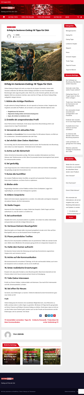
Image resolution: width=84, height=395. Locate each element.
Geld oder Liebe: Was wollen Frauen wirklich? (31, 356)
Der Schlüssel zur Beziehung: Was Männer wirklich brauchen (73, 81)
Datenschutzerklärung (70, 391)
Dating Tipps (13, 17)
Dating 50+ (58, 17)
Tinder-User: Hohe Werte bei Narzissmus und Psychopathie (73, 103)
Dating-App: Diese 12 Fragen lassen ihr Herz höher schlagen (73, 96)
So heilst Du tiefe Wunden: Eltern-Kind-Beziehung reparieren (72, 135)
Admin (18, 35)
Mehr (67, 17)
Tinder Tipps (52, 351)
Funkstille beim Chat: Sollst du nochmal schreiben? (72, 127)
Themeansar (32, 391)
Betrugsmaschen (71, 30)
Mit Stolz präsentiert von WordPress (10, 391)
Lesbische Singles (71, 43)
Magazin (9, 27)
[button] (78, 17)
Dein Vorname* (70, 175)
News (14, 27)
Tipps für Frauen (27, 17)
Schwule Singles (71, 56)
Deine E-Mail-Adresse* (72, 190)
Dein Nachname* (71, 183)
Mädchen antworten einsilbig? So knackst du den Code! (73, 149)
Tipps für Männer (43, 17)
